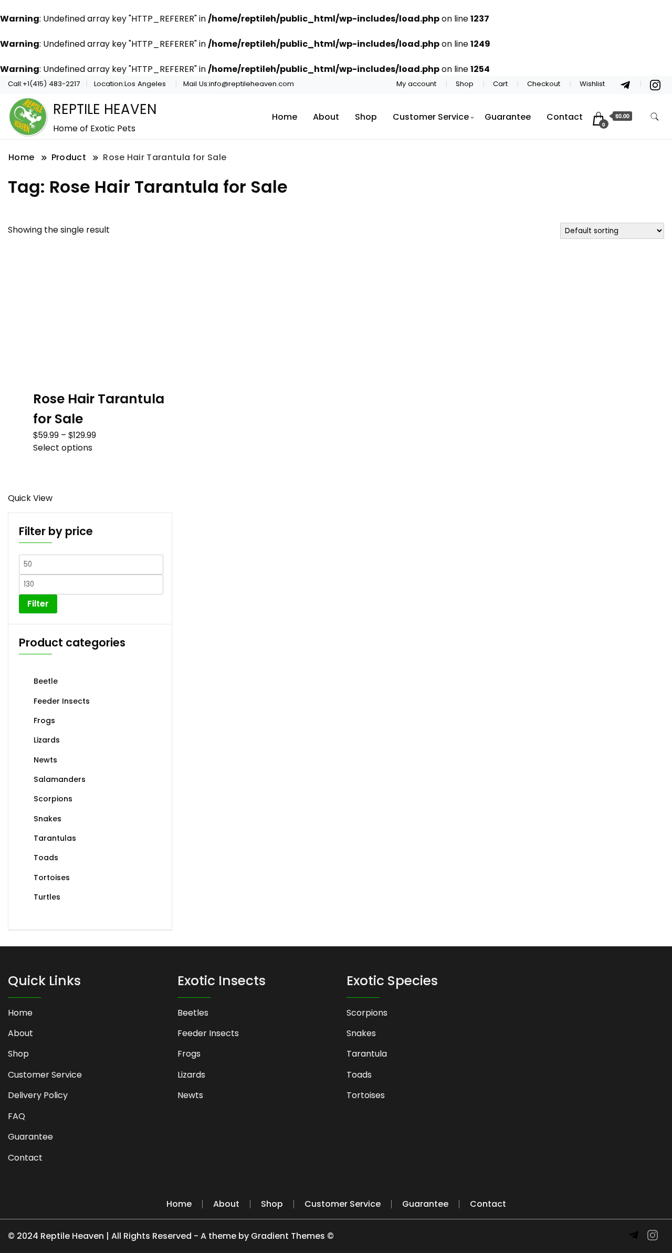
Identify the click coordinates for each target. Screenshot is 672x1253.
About (326, 117)
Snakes (47, 818)
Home (284, 117)
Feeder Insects (62, 701)
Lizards (47, 740)
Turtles (47, 897)
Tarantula (366, 1054)
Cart (500, 84)
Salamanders (60, 779)
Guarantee (508, 117)
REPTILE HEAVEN (104, 109)
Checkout (543, 84)
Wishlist (592, 84)
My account (416, 84)
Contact (565, 117)
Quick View (30, 498)
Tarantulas (55, 838)
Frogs (44, 720)
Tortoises (52, 877)
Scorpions (53, 798)
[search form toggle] (654, 117)
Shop (465, 84)
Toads (46, 857)
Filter (38, 604)
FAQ (16, 1116)
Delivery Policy (38, 1095)
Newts (45, 760)
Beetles (192, 1013)
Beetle (46, 681)
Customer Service (431, 117)
